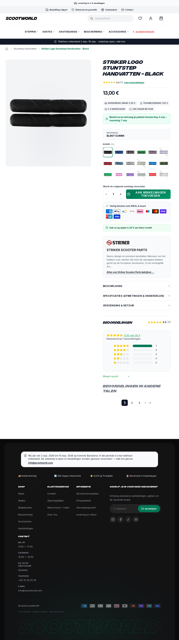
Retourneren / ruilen (58, 507)
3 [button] (139, 402)
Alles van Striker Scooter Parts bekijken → (130, 272)
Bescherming (25, 514)
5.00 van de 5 (132, 335)
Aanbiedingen (25, 528)
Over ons (52, 514)
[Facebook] (120, 519)
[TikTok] (128, 519)
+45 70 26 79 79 (27, 580)
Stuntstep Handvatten (25, 48)
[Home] (6, 48)
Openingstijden (55, 500)
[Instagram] (113, 519)
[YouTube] (136, 519)
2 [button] (132, 402)
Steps (21, 493)
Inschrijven (150, 508)
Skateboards (25, 507)
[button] (121, 345)
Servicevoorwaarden (87, 493)
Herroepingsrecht (86, 507)
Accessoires (24, 521)
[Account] (151, 18)
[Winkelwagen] (161, 18)
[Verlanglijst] (140, 18)
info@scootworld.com (40, 462)
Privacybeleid (83, 500)
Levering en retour (86, 514)
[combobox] (113, 18)
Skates (21, 500)
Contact (51, 493)
